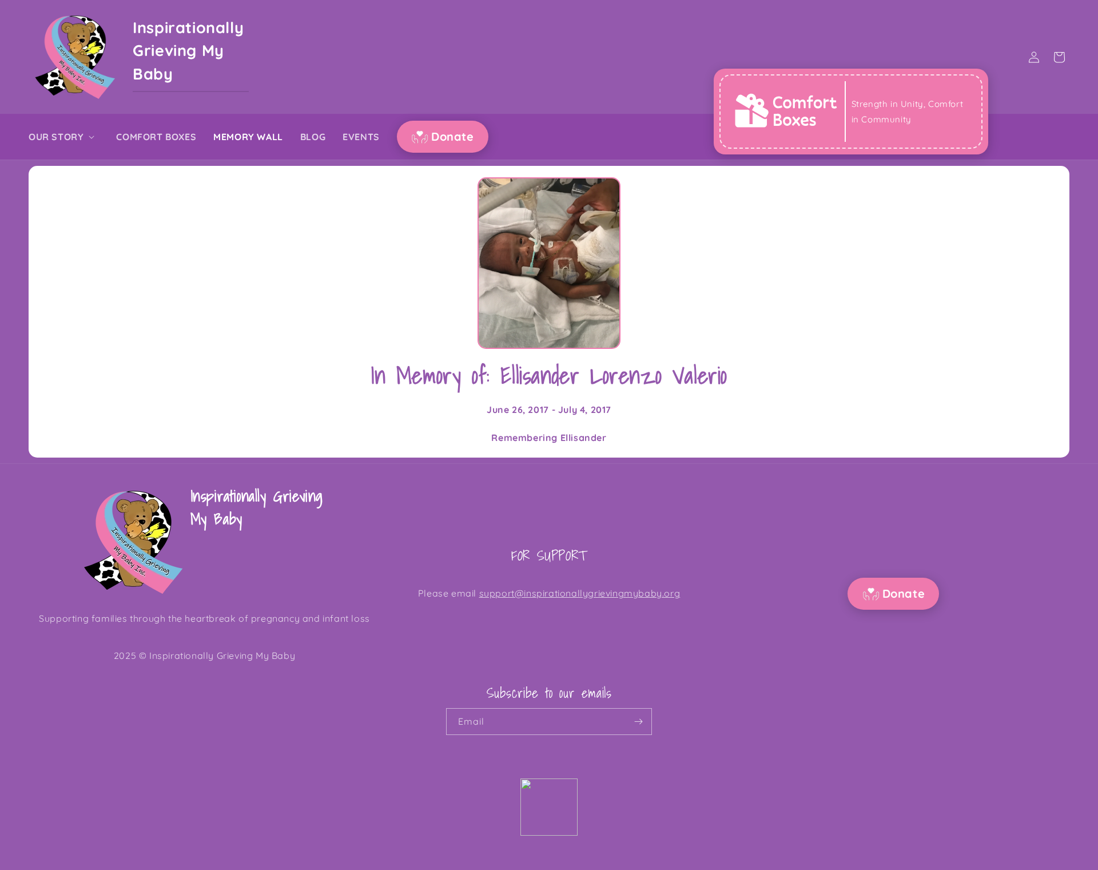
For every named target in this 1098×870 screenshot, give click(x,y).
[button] (64, 137)
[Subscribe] (638, 721)
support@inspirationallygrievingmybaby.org (580, 593)
